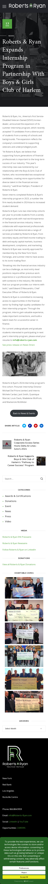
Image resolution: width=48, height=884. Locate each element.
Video (8, 521)
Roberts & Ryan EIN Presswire (16, 537)
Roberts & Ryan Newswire (14, 543)
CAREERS (21, 827)
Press (8, 516)
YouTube (23, 821)
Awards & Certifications (18, 495)
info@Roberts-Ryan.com (20, 815)
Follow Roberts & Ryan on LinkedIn (19, 549)
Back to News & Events (24, 413)
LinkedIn (13, 821)
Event (8, 506)
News (11, 36)
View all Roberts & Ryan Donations (19, 564)
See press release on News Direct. (18, 344)
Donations (10, 501)
